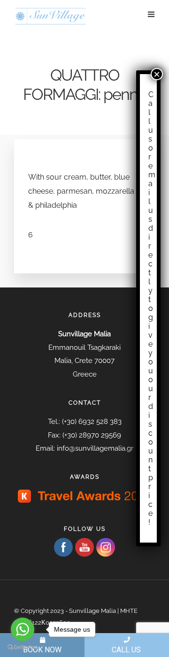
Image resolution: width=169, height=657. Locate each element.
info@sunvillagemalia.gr (95, 448)
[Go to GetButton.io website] (23, 647)
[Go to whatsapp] (22, 629)
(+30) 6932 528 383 (92, 421)
